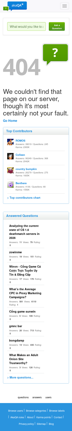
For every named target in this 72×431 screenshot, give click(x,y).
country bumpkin (26, 169)
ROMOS (20, 140)
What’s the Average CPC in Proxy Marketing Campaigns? (25, 293)
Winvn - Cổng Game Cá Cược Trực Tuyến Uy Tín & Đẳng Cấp (25, 270)
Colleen (20, 155)
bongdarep (16, 340)
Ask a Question (57, 27)
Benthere (21, 183)
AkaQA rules (17, 417)
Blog (51, 423)
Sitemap (41, 423)
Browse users (15, 410)
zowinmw (15, 252)
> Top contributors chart (23, 198)
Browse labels (57, 410)
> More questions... (20, 377)
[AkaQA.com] (15, 6)
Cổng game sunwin (22, 311)
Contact (58, 417)
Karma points (43, 417)
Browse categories (36, 410)
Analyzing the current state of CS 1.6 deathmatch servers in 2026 (24, 232)
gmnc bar (15, 326)
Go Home (10, 120)
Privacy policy (26, 423)
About (30, 417)
